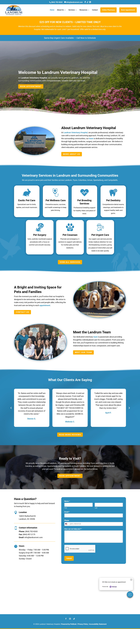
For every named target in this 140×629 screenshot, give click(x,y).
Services (71, 10)
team (91, 138)
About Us (60, 10)
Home (52, 10)
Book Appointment (128, 10)
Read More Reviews (70, 435)
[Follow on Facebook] (66, 618)
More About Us (71, 154)
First (65, 508)
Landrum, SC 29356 (27, 519)
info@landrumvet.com (33, 537)
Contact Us (22, 312)
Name (67, 501)
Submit (69, 558)
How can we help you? (73, 529)
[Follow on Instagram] (70, 618)
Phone (66, 520)
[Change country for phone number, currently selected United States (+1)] (66, 524)
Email (67, 512)
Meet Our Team (83, 352)
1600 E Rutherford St (27, 516)
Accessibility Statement (97, 624)
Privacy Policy (83, 624)
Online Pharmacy (108, 10)
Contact (95, 10)
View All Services (70, 262)
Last (96, 508)
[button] (130, 594)
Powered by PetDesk (68, 624)
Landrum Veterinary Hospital (34, 78)
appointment (45, 305)
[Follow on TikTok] (74, 618)
